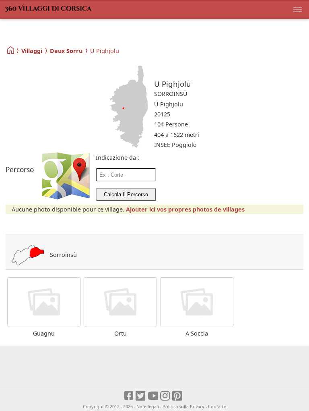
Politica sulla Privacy (183, 406)
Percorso (20, 169)
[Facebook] (129, 396)
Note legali (147, 406)
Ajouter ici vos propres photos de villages (185, 209)
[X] (141, 396)
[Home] (11, 50)
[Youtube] (153, 396)
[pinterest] (177, 396)
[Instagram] (165, 396)
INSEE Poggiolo (175, 145)
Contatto (217, 406)
